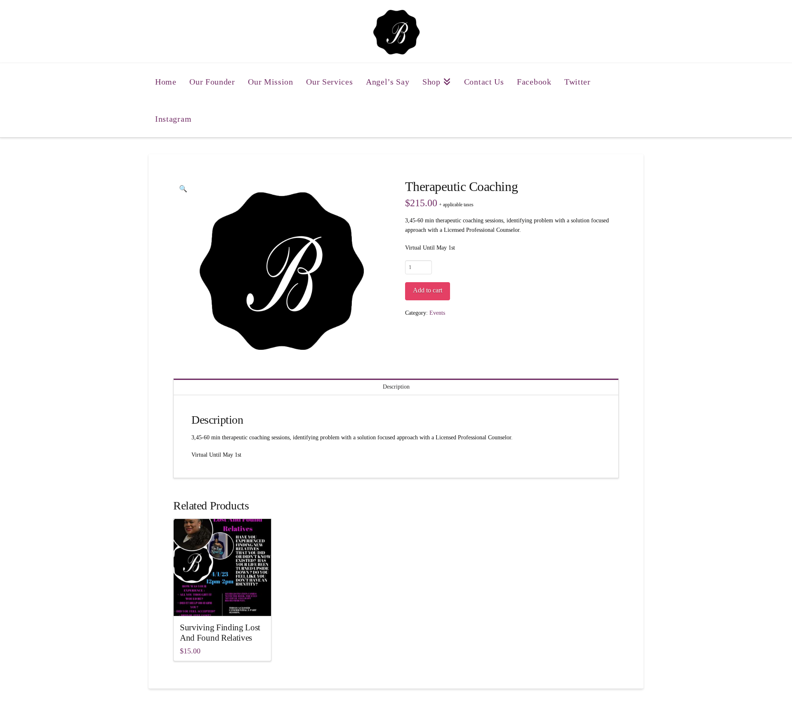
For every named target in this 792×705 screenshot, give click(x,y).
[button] (183, 189)
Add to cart (427, 290)
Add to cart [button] (225, 602)
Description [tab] (396, 387)
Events (437, 313)
